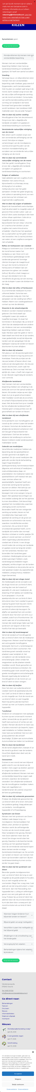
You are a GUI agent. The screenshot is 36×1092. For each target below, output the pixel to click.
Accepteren (18, 1074)
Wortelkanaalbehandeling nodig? (19, 1029)
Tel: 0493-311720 (7, 991)
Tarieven (5, 1006)
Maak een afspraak (8, 1016)
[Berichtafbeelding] (4, 1030)
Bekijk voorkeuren (18, 1084)
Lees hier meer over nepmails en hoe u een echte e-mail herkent (17, 17)
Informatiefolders (8, 1013)
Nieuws (4, 1011)
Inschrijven (6, 1019)
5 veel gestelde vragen (15, 1036)
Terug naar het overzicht (11, 46)
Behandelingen (7, 1003)
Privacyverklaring (12, 1089)
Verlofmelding (12, 1043)
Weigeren (18, 1079)
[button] (33, 1052)
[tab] (18, 56)
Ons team (5, 1008)
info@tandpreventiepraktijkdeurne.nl (14, 993)
